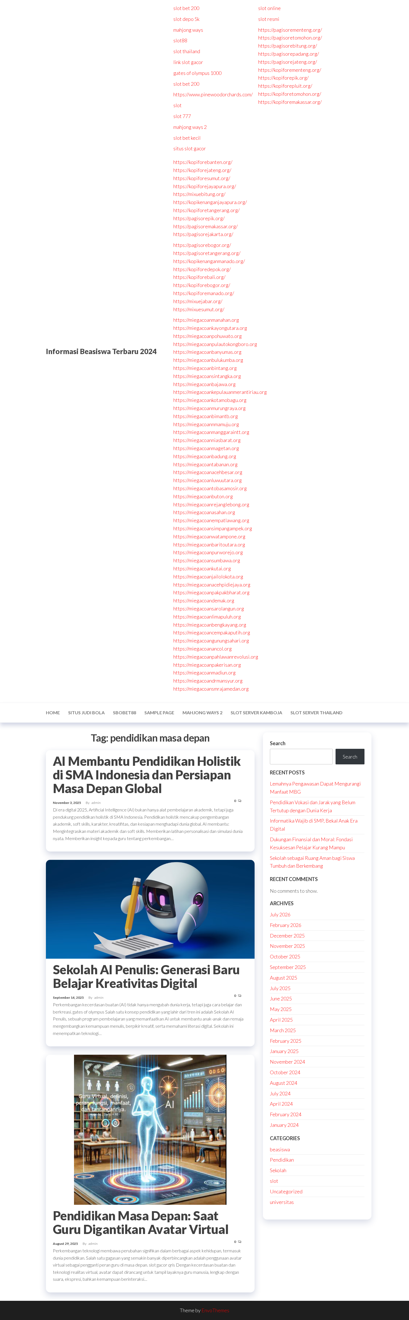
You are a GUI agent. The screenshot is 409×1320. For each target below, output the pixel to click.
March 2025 (283, 1030)
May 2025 (281, 1009)
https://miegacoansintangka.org (207, 376)
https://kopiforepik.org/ (283, 78)
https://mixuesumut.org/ (198, 309)
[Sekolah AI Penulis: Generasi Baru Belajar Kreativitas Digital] (150, 909)
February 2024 (285, 1114)
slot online (269, 8)
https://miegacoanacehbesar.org (207, 472)
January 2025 (284, 1051)
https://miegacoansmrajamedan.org (211, 689)
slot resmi (268, 19)
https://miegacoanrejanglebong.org (211, 504)
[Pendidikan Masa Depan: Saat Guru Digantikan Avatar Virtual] (150, 1129)
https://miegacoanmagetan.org (206, 448)
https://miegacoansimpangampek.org (212, 528)
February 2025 (285, 1041)
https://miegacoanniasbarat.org (207, 440)
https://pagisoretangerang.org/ (206, 253)
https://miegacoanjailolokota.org (208, 576)
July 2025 (280, 988)
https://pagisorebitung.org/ (287, 46)
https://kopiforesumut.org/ (201, 178)
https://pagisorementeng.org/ (290, 30)
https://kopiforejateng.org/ (202, 170)
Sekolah (278, 1170)
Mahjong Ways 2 (202, 712)
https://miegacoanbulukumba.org (208, 360)
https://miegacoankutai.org (202, 568)
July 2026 (280, 914)
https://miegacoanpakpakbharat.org (211, 592)
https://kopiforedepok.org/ (202, 269)
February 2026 (285, 925)
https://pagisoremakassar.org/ (205, 226)
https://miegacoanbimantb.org (205, 416)
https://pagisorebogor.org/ (202, 245)
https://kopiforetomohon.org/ (289, 94)
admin (96, 803)
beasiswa (280, 1149)
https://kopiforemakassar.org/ (290, 102)
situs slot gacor (189, 148)
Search (277, 743)
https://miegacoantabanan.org (205, 464)
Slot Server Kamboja (256, 712)
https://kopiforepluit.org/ (285, 86)
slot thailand (186, 51)
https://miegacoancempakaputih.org (211, 632)
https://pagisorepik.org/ (199, 218)
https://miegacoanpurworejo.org (208, 552)
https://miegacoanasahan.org (204, 512)
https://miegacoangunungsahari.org (211, 640)
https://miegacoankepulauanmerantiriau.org (220, 392)
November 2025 (287, 946)
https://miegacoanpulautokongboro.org (215, 344)
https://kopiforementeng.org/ (289, 70)
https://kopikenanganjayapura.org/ (210, 202)
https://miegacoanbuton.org (203, 496)
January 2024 (284, 1125)
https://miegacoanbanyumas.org (207, 352)
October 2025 (285, 956)
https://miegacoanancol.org (202, 649)
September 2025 (288, 967)
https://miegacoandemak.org (203, 600)
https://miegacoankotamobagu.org (210, 400)
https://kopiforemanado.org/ (203, 293)
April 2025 (281, 1020)
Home (53, 712)
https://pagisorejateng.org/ (287, 62)
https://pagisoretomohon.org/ (290, 38)
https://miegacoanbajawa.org (204, 384)
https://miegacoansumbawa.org (206, 560)
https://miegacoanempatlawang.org (211, 520)
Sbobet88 (124, 712)
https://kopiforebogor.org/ (201, 285)
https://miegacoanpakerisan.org (207, 665)
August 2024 (283, 1083)
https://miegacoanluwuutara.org (207, 480)
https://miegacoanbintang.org (205, 368)
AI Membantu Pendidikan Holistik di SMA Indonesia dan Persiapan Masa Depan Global (147, 775)
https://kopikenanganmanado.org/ (209, 261)
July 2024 (280, 1093)
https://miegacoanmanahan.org (206, 320)
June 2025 (281, 998)
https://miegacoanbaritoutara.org (209, 544)
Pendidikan (282, 1160)
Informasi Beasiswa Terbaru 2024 (101, 351)
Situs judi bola (86, 712)
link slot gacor (188, 62)
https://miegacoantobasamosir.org (210, 488)
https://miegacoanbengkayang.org (209, 625)
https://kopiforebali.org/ (199, 277)
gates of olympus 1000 (197, 73)
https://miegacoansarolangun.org (208, 608)
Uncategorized (286, 1191)
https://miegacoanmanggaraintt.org (211, 432)
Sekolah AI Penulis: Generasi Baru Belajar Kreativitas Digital (146, 976)
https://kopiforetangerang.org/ (206, 210)
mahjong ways (188, 30)
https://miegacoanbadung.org (204, 456)
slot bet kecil (187, 138)
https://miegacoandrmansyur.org (208, 681)
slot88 (180, 40)
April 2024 (281, 1104)
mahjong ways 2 (190, 127)
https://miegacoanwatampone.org (209, 536)
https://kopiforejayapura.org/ (204, 186)
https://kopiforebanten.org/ (202, 162)
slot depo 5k (186, 19)
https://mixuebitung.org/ (199, 194)
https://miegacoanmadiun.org (204, 672)
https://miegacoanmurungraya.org (209, 408)
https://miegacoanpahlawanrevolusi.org (215, 657)
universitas (282, 1202)
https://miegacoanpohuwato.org (207, 336)
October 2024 (285, 1072)
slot (177, 105)
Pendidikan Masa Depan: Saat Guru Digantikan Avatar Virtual (140, 1222)
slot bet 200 (186, 8)
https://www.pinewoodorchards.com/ (213, 94)
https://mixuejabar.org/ (197, 301)
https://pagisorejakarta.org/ (203, 234)
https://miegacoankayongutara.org (210, 328)
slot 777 (182, 116)
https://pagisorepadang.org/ (288, 54)
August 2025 (283, 978)
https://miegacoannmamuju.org (206, 424)
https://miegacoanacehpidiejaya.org (211, 585)
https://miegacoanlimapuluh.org (207, 617)
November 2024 (287, 1062)
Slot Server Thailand (316, 712)
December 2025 (287, 936)
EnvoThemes (215, 1310)
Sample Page (159, 712)
